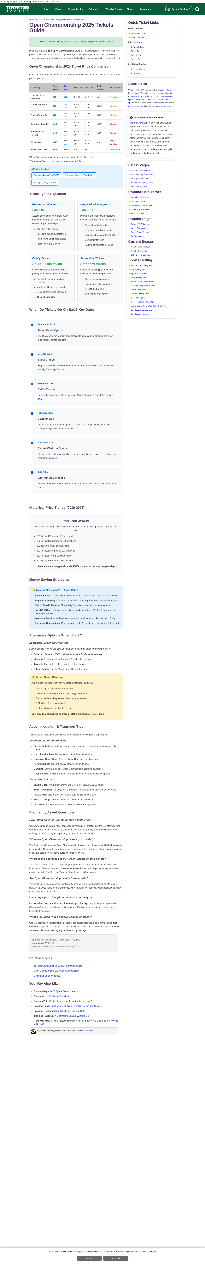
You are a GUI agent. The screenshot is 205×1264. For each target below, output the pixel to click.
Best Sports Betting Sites (142, 265)
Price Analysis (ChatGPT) (46, 175)
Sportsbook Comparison (141, 310)
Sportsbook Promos (140, 274)
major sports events (137, 106)
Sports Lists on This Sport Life (70, 1011)
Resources (145, 9)
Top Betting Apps (138, 270)
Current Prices (137, 47)
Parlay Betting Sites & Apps (143, 286)
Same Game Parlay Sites (142, 282)
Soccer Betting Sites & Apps (143, 302)
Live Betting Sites (138, 290)
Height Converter (138, 201)
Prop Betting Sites (139, 278)
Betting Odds (137, 73)
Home (31, 20)
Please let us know (85, 1030)
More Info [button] (152, 1251)
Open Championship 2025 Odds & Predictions (56, 971)
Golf (46, 20)
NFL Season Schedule (141, 247)
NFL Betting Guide (139, 251)
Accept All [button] (116, 1258)
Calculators (94, 9)
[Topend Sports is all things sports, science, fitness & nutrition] (17, 9)
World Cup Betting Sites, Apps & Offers (148, 306)
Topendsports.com (139, 123)
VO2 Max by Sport (139, 187)
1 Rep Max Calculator (140, 209)
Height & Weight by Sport (142, 183)
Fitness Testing (75, 9)
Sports (47, 9)
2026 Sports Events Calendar (64, 991)
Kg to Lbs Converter (140, 197)
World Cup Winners (139, 228)
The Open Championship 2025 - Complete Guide (58, 966)
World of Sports (113, 9)
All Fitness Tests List (59, 996)
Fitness (131, 9)
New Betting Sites (139, 298)
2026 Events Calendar (141, 255)
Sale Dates (136, 55)
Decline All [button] (89, 1258)
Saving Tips (136, 59)
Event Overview (138, 69)
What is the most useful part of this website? (70, 1001)
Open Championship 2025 (60, 20)
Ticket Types (136, 51)
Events (59, 9)
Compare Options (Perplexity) (79, 175)
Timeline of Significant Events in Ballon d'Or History (75, 1006)
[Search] (197, 9)
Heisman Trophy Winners (142, 175)
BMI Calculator (137, 214)
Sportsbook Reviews (140, 314)
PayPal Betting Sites (140, 294)
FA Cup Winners (138, 236)
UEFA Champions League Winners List (69, 1016)
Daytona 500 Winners (140, 170)
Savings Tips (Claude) (45, 182)
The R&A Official (138, 33)
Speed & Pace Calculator (142, 205)
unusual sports (137, 96)
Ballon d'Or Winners (140, 224)
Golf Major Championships (47, 976)
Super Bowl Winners (140, 232)
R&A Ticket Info (137, 37)
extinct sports (150, 96)
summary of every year (162, 106)
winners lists (158, 103)
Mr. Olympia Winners (140, 179)
